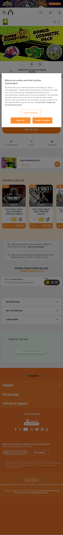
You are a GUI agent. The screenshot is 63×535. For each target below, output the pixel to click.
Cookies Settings (31, 113)
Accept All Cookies (42, 120)
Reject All (20, 120)
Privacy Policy (40, 102)
